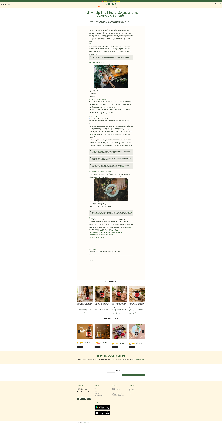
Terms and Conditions (116, 389)
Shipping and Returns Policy (117, 393)
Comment (91, 260)
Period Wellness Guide (98, 395)
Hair (101, 7)
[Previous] (79, 331)
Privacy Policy (114, 390)
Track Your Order (132, 390)
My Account (131, 389)
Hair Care (96, 390)
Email (113, 254)
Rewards (130, 388)
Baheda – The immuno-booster (97, 237)
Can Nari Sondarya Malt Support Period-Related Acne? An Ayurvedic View (136, 306)
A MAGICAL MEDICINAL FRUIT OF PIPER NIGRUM (106, 230)
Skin (105, 7)
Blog (119, 7)
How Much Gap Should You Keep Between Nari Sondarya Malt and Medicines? (118, 306)
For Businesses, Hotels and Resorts (118, 395)
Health (98, 7)
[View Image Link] (102, 407)
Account (129, 7)
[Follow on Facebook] (78, 399)
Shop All (92, 7)
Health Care (97, 393)
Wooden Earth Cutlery (101, 88)
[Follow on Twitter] (81, 399)
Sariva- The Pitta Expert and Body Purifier (99, 236)
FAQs (130, 393)
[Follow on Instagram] (83, 399)
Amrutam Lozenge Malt (128, 212)
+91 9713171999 (6, 4)
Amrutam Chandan (98, 340)
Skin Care (96, 391)
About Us (124, 7)
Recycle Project (132, 391)
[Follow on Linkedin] (85, 399)
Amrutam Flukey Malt (97, 213)
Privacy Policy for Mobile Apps (117, 391)
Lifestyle (109, 7)
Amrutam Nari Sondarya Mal (97, 151)
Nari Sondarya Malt (80, 340)
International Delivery (116, 394)
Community (115, 7)
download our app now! (139, 359)
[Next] (143, 331)
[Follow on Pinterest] (88, 399)
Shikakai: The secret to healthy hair (98, 239)
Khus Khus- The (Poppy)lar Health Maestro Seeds (101, 234)
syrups (116, 136)
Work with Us (79, 388)
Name (90, 254)
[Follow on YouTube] (90, 399)
